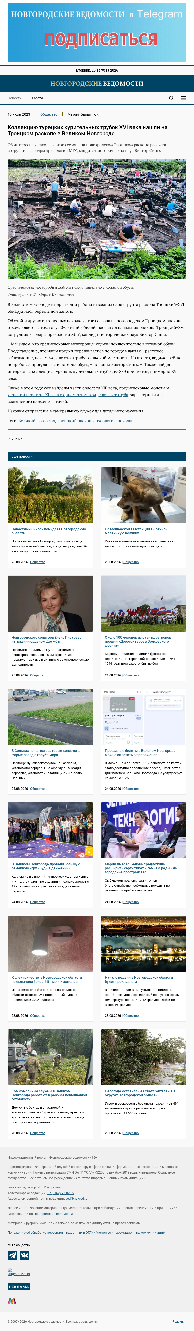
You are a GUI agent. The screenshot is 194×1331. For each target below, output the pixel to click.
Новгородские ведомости (53, 1214)
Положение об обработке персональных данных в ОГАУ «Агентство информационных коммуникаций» (87, 1232)
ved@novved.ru (76, 1198)
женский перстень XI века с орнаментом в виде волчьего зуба (68, 394)
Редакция (179, 1321)
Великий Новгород (36, 420)
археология (104, 420)
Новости (15, 98)
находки (126, 420)
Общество (48, 114)
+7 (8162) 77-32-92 (60, 1193)
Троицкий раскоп (74, 420)
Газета (37, 98)
